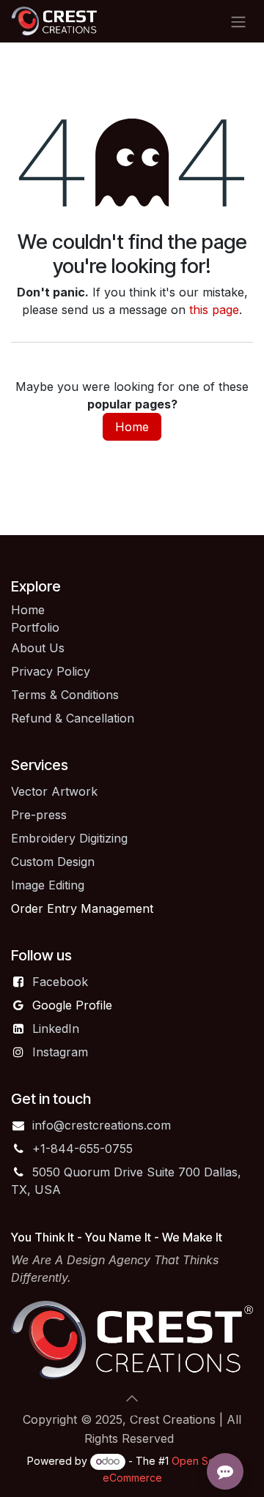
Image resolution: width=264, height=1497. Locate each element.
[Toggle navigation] (238, 21)
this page (214, 309)
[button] (132, 1398)
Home (132, 426)
